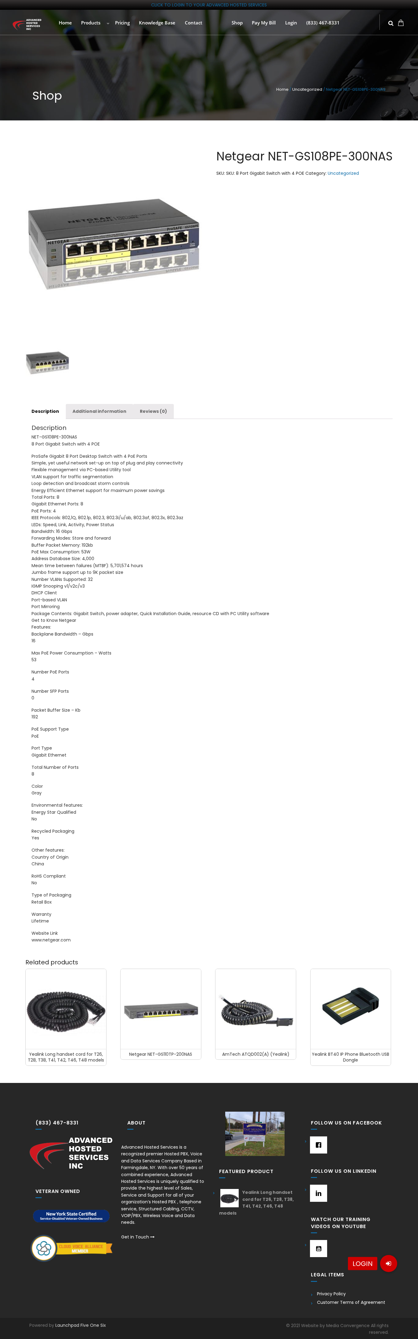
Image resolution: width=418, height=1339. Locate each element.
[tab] (45, 411)
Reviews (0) (153, 411)
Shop (236, 23)
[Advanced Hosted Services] (27, 24)
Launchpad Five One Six (80, 1325)
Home (65, 23)
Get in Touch (135, 1237)
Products (90, 23)
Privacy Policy (331, 1294)
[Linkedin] (317, 1193)
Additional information (99, 411)
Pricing (122, 23)
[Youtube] (317, 1248)
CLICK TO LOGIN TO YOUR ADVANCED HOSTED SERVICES (209, 5)
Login (290, 23)
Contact (193, 23)
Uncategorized (307, 89)
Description (45, 411)
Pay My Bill (263, 23)
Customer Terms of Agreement (351, 1302)
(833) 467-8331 (322, 23)
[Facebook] (317, 1145)
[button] (388, 1263)
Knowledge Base (156, 23)
